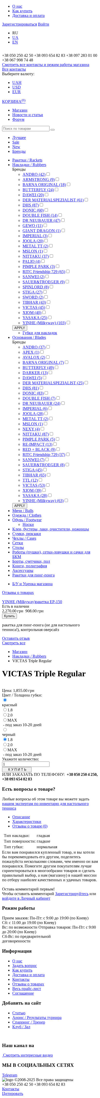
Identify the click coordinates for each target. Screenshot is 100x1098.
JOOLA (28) (33, 413)
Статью (18, 1013)
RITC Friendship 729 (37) (44, 454)
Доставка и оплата (28, 15)
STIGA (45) (32, 470)
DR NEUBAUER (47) (41, 220)
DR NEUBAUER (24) (41, 403)
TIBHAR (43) (34, 302)
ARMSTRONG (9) (39, 179)
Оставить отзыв (16, 638)
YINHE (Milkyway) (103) (44, 323)
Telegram (9, 1075)
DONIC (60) (33, 210)
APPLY (19, 328)
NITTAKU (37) (36, 256)
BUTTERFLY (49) (38, 367)
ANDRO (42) (34, 174)
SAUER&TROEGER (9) (44, 282)
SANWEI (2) (33, 277)
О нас (17, 6)
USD (16, 87)
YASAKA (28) (35, 495)
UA (15, 37)
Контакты (20, 979)
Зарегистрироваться (19, 24)
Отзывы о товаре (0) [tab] (29, 826)
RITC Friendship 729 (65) (44, 271)
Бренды (19, 151)
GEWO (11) (33, 225)
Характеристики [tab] (26, 821)
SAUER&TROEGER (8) (44, 465)
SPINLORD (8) (36, 287)
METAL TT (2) (35, 246)
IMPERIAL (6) (35, 408)
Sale (15, 142)
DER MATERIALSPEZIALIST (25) (53, 383)
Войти (43, 24)
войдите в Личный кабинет (26, 898)
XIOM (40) (32, 312)
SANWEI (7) (33, 460)
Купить (9, 616)
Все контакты (14, 69)
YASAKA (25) (35, 318)
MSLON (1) (33, 251)
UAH (17, 82)
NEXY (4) (31, 429)
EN (15, 42)
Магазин (19, 110)
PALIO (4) (31, 261)
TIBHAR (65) (34, 475)
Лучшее (19, 137)
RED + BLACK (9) (39, 449)
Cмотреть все (13, 643)
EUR (16, 92)
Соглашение (23, 993)
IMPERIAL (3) (35, 236)
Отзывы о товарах (18, 592)
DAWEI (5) (32, 378)
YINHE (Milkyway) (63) (43, 500)
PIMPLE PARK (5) (39, 439)
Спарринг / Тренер (28, 1022)
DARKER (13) (35, 373)
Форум (18, 119)
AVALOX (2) (34, 357)
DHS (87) (31, 205)
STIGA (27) (32, 292)
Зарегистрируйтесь (71, 894)
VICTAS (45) (34, 307)
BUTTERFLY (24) (38, 190)
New (16, 147)
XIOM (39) (32, 490)
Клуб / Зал (21, 1027)
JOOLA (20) (33, 241)
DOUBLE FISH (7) (39, 398)
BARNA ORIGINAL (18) (44, 184)
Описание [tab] (21, 817)
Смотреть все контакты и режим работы (45, 64)
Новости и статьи (27, 115)
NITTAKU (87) (36, 434)
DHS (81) (31, 388)
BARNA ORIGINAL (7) (43, 362)
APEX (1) (31, 352)
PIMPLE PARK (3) (39, 266)
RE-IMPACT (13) (37, 444)
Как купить (22, 11)
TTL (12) (30, 480)
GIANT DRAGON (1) (42, 231)
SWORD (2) (33, 297)
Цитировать (12, 1093)
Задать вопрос (24, 965)
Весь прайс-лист (26, 988)
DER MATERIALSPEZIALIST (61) (53, 200)
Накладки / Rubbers (29, 656)
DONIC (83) (33, 393)
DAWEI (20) (33, 195)
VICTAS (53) (34, 485)
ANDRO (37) (34, 347)
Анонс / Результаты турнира (37, 1017)
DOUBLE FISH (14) (40, 215)
